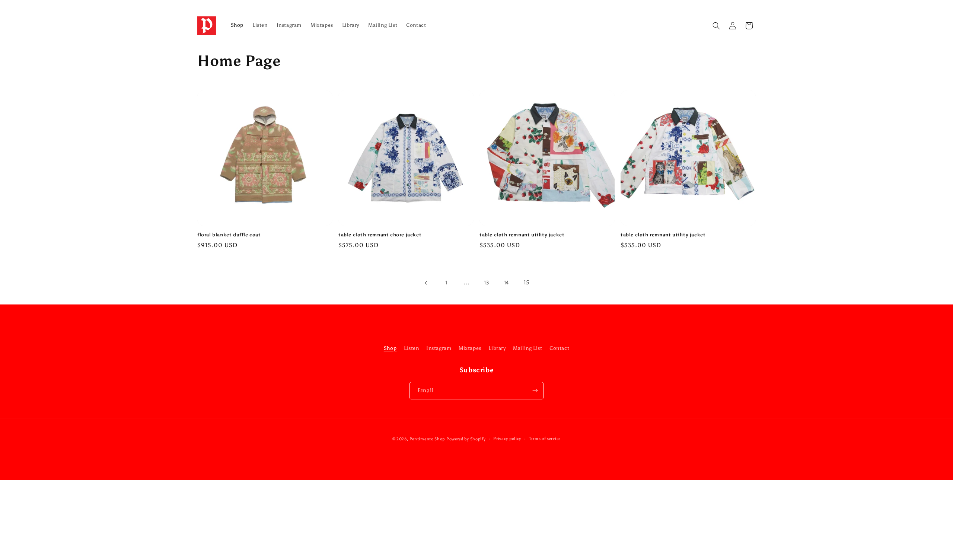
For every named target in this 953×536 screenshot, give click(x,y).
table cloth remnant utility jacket (521, 234)
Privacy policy (507, 438)
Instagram (438, 348)
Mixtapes (470, 348)
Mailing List (527, 348)
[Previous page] (426, 283)
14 (506, 283)
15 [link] (527, 282)
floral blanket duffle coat (229, 234)
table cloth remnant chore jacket (379, 234)
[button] (716, 25)
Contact (559, 348)
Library (497, 348)
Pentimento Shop (427, 439)
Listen (411, 348)
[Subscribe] (535, 390)
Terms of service (545, 438)
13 (486, 283)
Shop (390, 348)
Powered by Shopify (466, 439)
